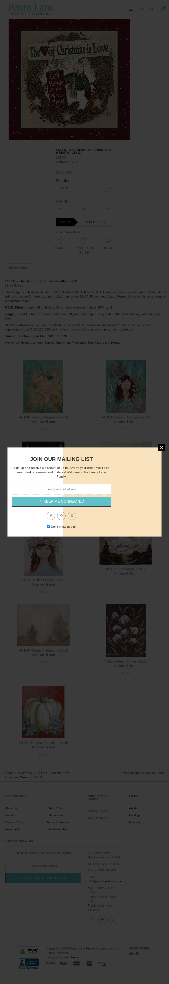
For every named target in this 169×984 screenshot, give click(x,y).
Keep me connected (63, 501)
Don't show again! (63, 526)
